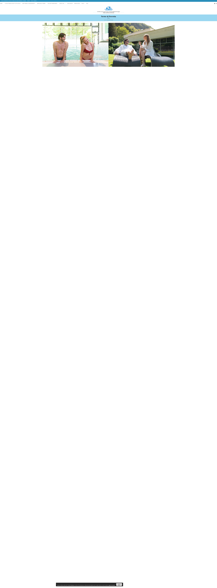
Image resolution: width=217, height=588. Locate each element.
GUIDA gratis (70, 3)
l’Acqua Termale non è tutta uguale (12, 3)
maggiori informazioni (111, 585)
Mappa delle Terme (41, 3)
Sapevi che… (62, 3)
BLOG (83, 3)
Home (1, 3)
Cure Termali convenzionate (28, 3)
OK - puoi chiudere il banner (119, 584)
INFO (87, 3)
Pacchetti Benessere (52, 3)
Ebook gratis (77, 3)
